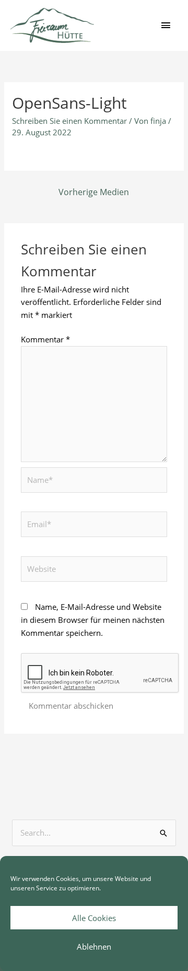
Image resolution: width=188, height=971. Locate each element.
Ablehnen (94, 946)
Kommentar (45, 339)
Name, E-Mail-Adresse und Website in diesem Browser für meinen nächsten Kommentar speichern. (92, 620)
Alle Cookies (94, 918)
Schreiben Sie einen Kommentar (69, 121)
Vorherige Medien (93, 192)
